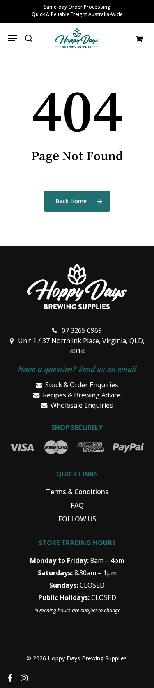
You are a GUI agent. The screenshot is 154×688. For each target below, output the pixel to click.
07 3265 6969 (82, 330)
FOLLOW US (77, 518)
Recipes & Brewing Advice (82, 395)
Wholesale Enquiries (82, 405)
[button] (12, 38)
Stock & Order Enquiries (81, 384)
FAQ (77, 505)
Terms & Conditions (77, 491)
